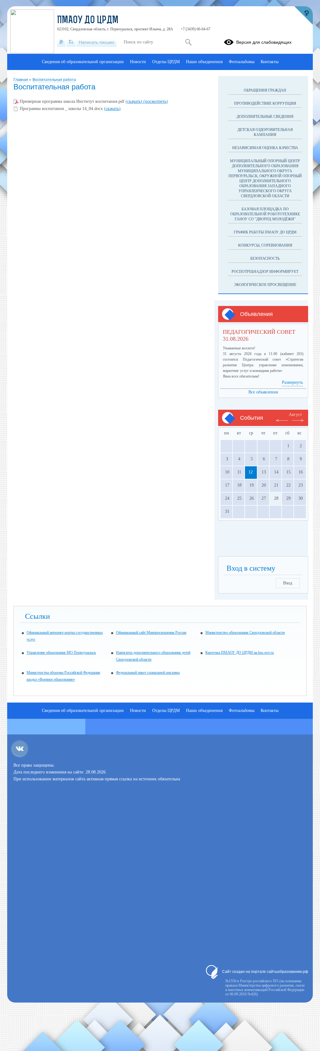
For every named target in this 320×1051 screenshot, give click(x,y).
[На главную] (61, 42)
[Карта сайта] (71, 42)
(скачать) (134, 101)
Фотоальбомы (241, 61)
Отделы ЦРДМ (166, 61)
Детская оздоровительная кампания (265, 132)
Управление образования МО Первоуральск (61, 652)
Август (295, 414)
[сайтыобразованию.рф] (303, 15)
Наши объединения (204, 61)
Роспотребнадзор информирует (265, 271)
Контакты (269, 61)
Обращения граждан (265, 90)
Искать (188, 42)
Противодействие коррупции (265, 103)
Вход (287, 583)
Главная (21, 80)
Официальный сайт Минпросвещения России (151, 632)
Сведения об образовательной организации (83, 61)
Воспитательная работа (54, 80)
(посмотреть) (155, 101)
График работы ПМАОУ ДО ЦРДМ (265, 232)
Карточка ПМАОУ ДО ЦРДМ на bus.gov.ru (239, 652)
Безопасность (265, 258)
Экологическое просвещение (265, 285)
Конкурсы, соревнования (265, 245)
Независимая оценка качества (265, 148)
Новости (138, 61)
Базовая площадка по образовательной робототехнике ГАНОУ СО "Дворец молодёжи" (265, 214)
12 (250, 472)
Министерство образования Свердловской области (245, 632)
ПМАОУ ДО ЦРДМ (87, 20)
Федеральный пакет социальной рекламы (148, 672)
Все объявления (263, 392)
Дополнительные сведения (265, 116)
